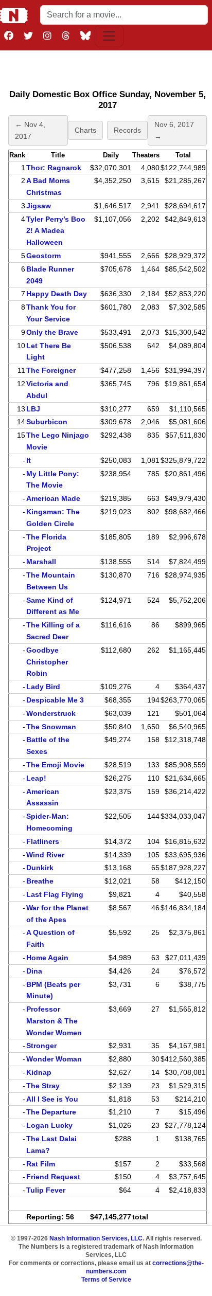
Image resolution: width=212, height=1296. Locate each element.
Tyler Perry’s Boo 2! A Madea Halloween (55, 231)
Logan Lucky (49, 1125)
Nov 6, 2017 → (174, 130)
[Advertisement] (107, 67)
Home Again (47, 957)
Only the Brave (52, 332)
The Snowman (51, 727)
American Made (53, 498)
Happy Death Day (56, 294)
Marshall (41, 561)
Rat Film (40, 1164)
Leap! (36, 778)
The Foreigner (51, 370)
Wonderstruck (51, 713)
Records (127, 130)
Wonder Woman (54, 1059)
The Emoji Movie (55, 765)
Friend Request (53, 1177)
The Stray (43, 1086)
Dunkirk (40, 867)
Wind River (45, 855)
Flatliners (42, 841)
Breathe (40, 881)
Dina (34, 971)
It (28, 460)
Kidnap (38, 1072)
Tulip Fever (45, 1190)
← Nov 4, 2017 (30, 130)
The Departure (51, 1112)
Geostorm (43, 255)
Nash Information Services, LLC (96, 1238)
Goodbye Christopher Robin (47, 662)
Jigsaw (38, 206)
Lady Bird (43, 686)
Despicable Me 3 (55, 700)
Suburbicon (46, 422)
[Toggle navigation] (109, 36)
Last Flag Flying (54, 894)
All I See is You (52, 1099)
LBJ (33, 409)
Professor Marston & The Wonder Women (54, 1021)
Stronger (41, 1045)
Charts (85, 130)
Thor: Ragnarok (53, 168)
